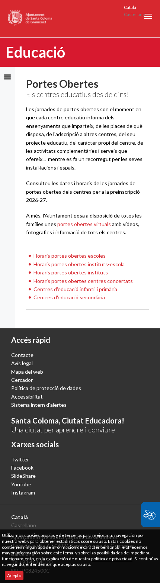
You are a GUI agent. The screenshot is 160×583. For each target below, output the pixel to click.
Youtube (21, 484)
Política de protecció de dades (46, 388)
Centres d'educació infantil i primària (75, 289)
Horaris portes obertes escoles (69, 255)
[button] (148, 16)
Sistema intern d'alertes (39, 405)
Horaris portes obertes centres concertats (83, 281)
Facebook (22, 467)
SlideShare (23, 476)
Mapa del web (27, 371)
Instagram (23, 492)
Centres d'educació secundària (69, 297)
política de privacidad (111, 558)
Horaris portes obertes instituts (70, 272)
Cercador (22, 380)
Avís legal (22, 363)
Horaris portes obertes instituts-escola (79, 264)
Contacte (22, 355)
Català (130, 7)
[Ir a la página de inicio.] (30, 18)
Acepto (14, 575)
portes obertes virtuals (84, 224)
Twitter (20, 459)
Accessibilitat (27, 396)
